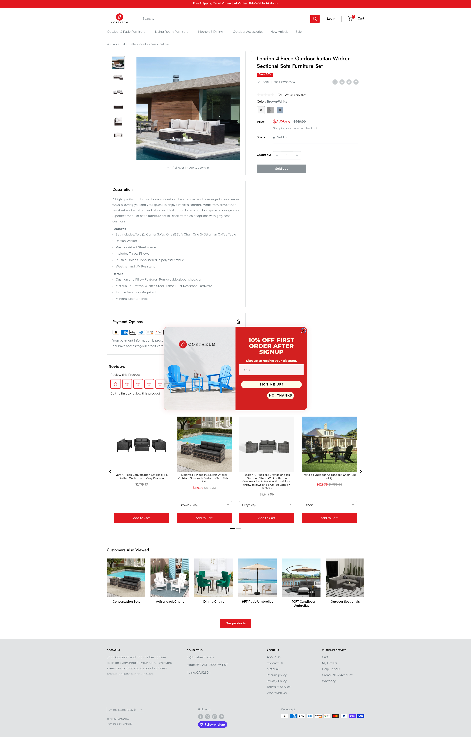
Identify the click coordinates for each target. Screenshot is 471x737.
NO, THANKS (280, 395)
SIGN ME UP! (271, 384)
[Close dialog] (303, 331)
